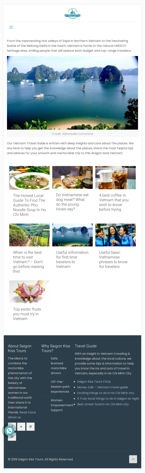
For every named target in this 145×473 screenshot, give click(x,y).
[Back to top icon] (133, 459)
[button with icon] (21, 427)
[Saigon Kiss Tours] (72, 13)
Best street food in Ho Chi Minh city (103, 404)
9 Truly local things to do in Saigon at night (108, 398)
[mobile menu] (11, 27)
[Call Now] (9, 430)
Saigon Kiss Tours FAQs (94, 381)
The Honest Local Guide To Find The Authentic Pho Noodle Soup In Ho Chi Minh (29, 205)
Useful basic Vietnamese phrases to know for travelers (113, 259)
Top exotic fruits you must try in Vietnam (27, 314)
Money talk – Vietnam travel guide (102, 387)
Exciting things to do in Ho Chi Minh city (105, 393)
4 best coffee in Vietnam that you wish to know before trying (114, 202)
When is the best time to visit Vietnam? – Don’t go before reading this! (28, 262)
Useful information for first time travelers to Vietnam (72, 259)
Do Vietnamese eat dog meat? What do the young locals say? (72, 202)
